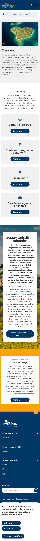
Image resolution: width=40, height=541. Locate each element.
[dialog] (20, 522)
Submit (36, 490)
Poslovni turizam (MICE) (11, 447)
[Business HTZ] (8, 5)
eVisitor (4, 452)
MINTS (4, 464)
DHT (3, 442)
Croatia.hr (5, 437)
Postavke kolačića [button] (12, 536)
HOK (3, 474)
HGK (3, 469)
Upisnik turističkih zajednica (18, 333)
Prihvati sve (9, 528)
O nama (26, 15)
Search (32, 5)
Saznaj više (17, 131)
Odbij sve (8, 523)
